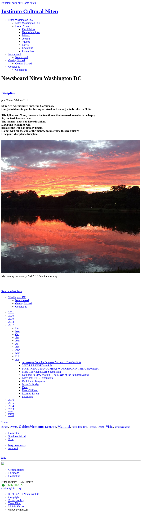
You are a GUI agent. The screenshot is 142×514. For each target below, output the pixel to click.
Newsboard (14, 54)
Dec (17, 328)
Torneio (92, 427)
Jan (17, 359)
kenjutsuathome (122, 427)
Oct (17, 334)
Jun (17, 346)
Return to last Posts (11, 291)
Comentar (13, 433)
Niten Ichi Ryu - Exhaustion (37, 377)
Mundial (63, 426)
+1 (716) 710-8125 (14, 485)
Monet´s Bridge (30, 384)
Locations (27, 47)
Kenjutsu (50, 426)
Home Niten (29, 2)
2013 (11, 409)
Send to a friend (17, 436)
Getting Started (16, 60)
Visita (109, 426)
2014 (11, 406)
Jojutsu (26, 38)
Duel (25, 387)
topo (3, 457)
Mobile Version (16, 506)
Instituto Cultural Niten (29, 11)
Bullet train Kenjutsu (33, 381)
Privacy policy (16, 500)
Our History (28, 29)
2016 (11, 399)
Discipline (8, 93)
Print (11, 439)
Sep (17, 337)
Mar (17, 353)
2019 (11, 318)
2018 (11, 321)
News (25, 44)
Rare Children (30, 390)
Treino (100, 426)
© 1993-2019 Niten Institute (23, 494)
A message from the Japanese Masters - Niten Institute (51, 362)
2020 (11, 315)
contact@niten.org (11, 488)
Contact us (28, 51)
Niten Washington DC (20, 19)
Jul (16, 343)
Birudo (4, 427)
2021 (11, 312)
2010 (11, 415)
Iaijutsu (26, 35)
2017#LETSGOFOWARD (37, 365)
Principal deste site (11, 2)
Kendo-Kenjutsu (31, 32)
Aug (17, 340)
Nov (17, 331)
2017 (11, 324)
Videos (26, 41)
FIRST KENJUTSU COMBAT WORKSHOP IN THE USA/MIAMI (60, 368)
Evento (13, 426)
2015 (11, 402)
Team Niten (14, 503)
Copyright (13, 497)
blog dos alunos (16, 445)
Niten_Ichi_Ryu (79, 427)
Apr (17, 349)
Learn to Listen (30, 393)
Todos (4, 422)
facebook (13, 448)
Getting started (16, 469)
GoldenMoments (31, 426)
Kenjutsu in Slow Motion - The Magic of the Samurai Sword (55, 374)
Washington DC (17, 297)
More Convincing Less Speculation (41, 371)
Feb (17, 356)
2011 (11, 412)
